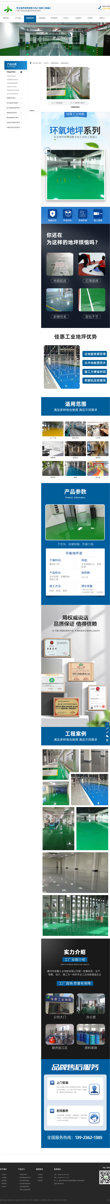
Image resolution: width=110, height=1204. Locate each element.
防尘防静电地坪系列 (13, 108)
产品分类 (12, 64)
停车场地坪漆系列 (12, 103)
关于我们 (3, 1169)
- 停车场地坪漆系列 (23, 1180)
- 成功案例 (3, 1180)
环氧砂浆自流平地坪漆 (13, 90)
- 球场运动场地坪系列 (24, 1189)
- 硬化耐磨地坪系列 (23, 1186)
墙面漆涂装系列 (12, 113)
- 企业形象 (3, 1177)
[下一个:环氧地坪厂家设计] (77, 103)
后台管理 (43, 1200)
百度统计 (36, 1200)
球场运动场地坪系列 (13, 122)
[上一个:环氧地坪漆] (57, 103)
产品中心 (46, 63)
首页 (40, 63)
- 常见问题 (39, 1180)
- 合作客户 (3, 1186)
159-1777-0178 (107, 732)
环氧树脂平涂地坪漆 (12, 79)
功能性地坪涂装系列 (13, 127)
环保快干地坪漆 (11, 76)
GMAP (30, 1200)
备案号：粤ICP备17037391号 (55, 1200)
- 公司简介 (3, 1174)
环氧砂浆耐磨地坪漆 (12, 83)
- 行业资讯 (39, 1177)
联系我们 (57, 1169)
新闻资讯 (39, 1169)
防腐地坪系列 (11, 98)
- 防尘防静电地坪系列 (24, 1177)
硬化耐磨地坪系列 (12, 117)
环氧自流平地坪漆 (12, 86)
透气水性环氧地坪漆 (12, 93)
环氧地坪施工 (65, 63)
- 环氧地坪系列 (22, 1174)
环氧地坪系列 (11, 72)
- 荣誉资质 (3, 1183)
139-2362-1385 (107, 728)
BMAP (24, 1200)
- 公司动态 (39, 1174)
